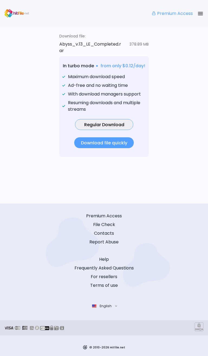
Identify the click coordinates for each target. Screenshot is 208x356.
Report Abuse (104, 242)
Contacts (104, 233)
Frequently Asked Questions (104, 268)
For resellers (104, 277)
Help (104, 259)
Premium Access (175, 13)
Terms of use (104, 285)
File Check (104, 224)
